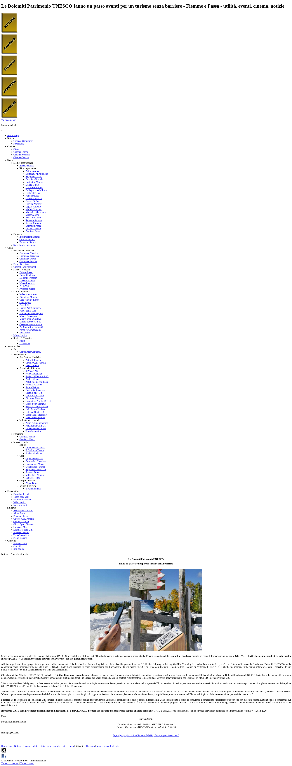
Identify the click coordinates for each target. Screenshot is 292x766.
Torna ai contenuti (10, 763)
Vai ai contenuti (8, 120)
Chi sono (90, 746)
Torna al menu (27, 763)
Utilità (42, 746)
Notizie (17, 746)
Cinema (26, 746)
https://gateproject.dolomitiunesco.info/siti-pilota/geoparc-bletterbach (146, 735)
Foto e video (68, 746)
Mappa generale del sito (107, 746)
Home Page (6, 746)
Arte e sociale (53, 746)
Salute (35, 746)
